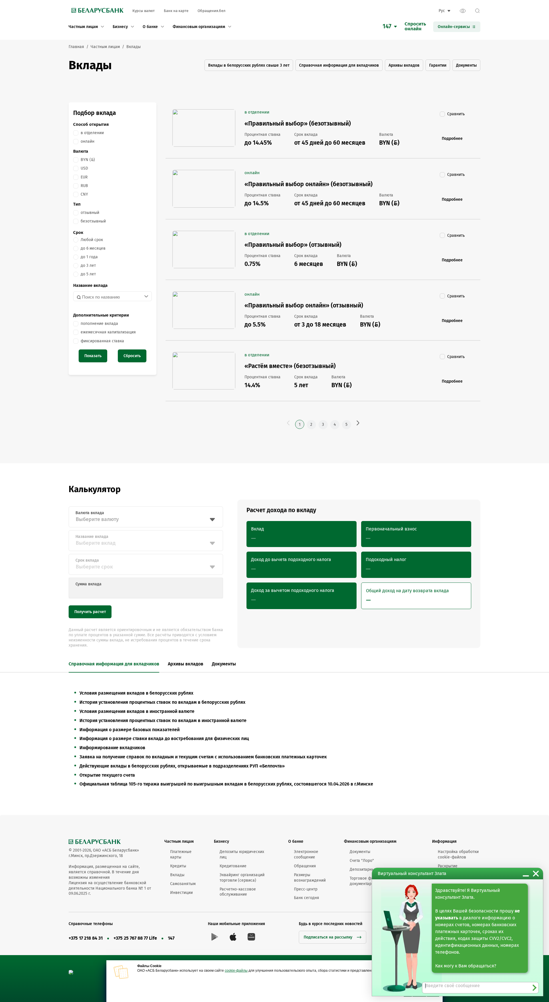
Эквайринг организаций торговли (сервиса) (242, 877)
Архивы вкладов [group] (185, 664)
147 (171, 938)
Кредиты (178, 866)
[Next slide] (248, 664)
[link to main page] (96, 11)
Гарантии (437, 65)
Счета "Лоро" (362, 860)
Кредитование (233, 866)
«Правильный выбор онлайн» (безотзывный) (308, 184)
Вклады (177, 874)
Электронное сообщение (306, 854)
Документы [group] (224, 664)
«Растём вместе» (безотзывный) (290, 366)
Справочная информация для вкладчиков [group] (114, 664)
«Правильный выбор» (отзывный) (292, 244)
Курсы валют (143, 11)
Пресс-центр (305, 889)
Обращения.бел (211, 11)
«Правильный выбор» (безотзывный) (297, 123)
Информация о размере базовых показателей (129, 729)
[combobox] (112, 296)
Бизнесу (221, 841)
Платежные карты (181, 854)
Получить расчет (90, 611)
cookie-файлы (236, 971)
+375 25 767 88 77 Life (135, 938)
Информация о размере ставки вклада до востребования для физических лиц (164, 738)
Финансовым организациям (370, 841)
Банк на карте (176, 11)
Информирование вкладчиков (112, 747)
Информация (444, 841)
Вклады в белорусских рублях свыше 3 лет (248, 65)
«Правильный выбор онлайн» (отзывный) (303, 305)
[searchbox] (108, 296)
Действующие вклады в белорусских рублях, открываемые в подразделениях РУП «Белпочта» (182, 766)
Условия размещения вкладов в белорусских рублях (136, 693)
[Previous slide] (65, 664)
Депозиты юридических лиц (242, 854)
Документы (466, 65)
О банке (295, 841)
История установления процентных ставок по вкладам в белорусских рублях (162, 702)
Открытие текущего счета (107, 775)
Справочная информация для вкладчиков (339, 65)
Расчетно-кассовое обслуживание (238, 892)
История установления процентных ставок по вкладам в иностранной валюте (162, 720)
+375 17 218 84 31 (86, 938)
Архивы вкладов (404, 65)
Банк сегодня (306, 897)
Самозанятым (183, 883)
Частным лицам (179, 841)
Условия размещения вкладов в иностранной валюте (136, 711)
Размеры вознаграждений (310, 877)
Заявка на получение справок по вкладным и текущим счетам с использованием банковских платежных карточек (203, 757)
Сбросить (132, 355)
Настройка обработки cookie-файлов (458, 854)
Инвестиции (181, 892)
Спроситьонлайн (415, 26)
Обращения (305, 866)
